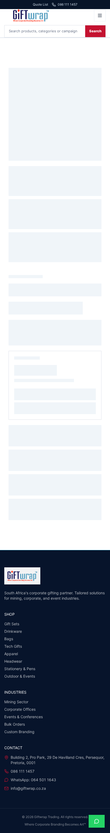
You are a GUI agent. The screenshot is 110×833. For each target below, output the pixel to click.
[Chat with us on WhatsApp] (97, 821)
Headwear (13, 661)
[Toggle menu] (100, 15)
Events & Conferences (23, 716)
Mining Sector (16, 702)
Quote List (40, 4)
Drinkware (13, 631)
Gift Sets (11, 624)
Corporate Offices (20, 709)
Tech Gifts (13, 646)
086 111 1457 (67, 5)
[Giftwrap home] (47, 15)
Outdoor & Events (19, 676)
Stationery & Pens (19, 668)
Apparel (11, 653)
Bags (8, 638)
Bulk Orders (14, 724)
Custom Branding (19, 731)
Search (95, 31)
